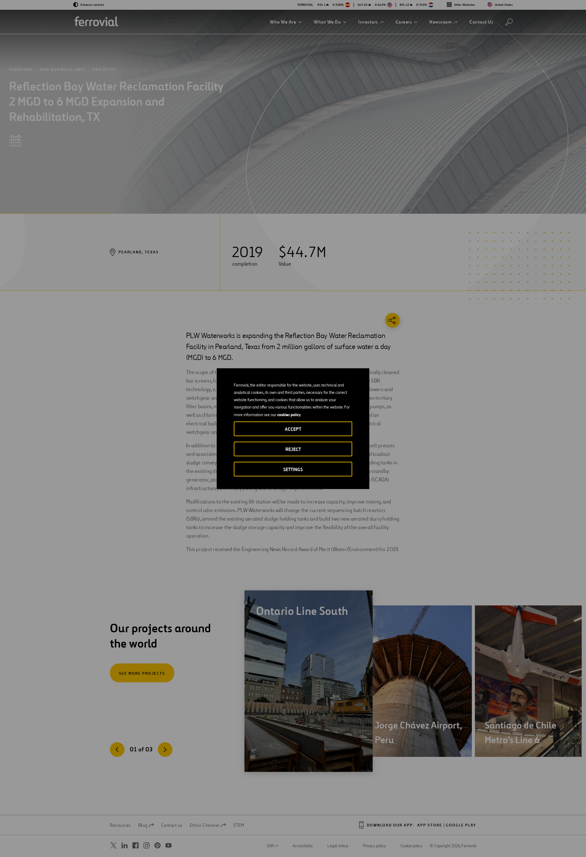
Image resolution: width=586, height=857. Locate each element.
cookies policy (289, 414)
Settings (293, 469)
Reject (293, 449)
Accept (293, 429)
